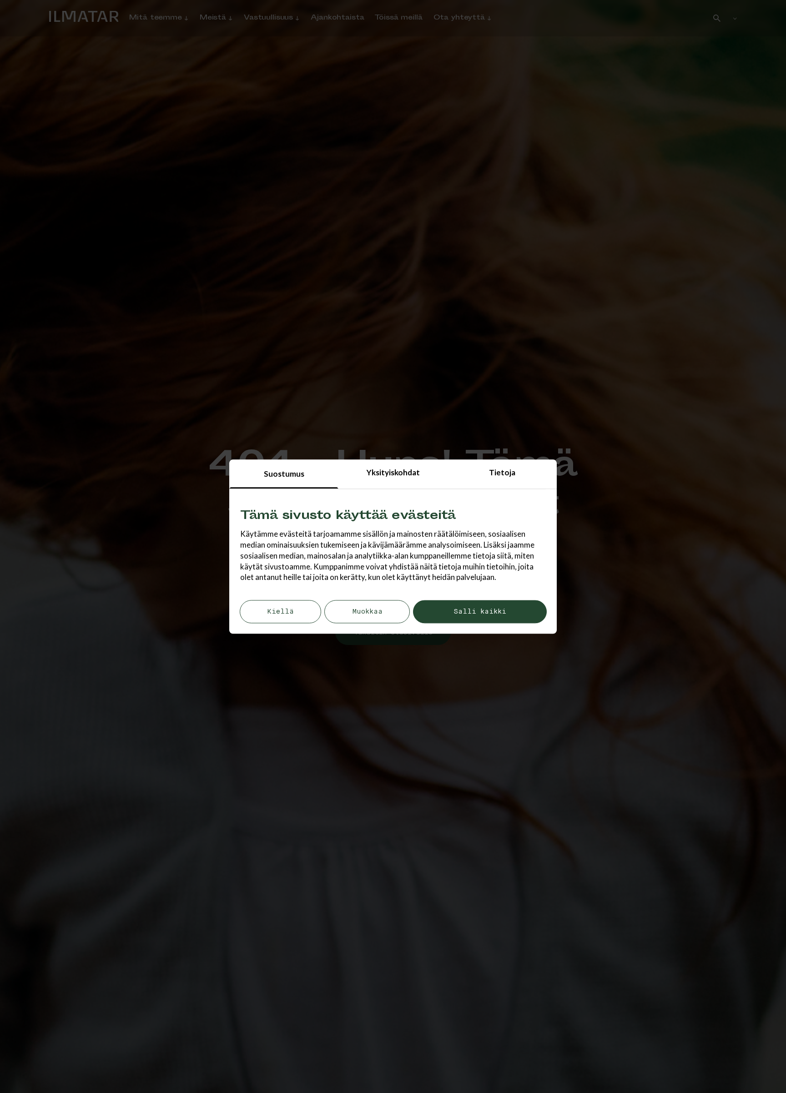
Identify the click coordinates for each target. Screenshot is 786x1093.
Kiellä (280, 612)
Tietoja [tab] (502, 472)
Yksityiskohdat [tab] (393, 472)
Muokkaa (367, 612)
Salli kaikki (479, 612)
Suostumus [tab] (284, 474)
